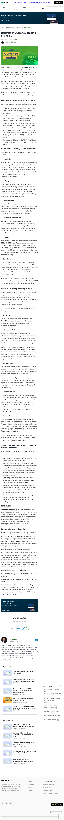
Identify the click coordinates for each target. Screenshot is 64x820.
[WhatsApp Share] (27, 628)
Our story (30, 787)
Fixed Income (4, 8)
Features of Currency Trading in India (51, 690)
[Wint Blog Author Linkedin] (36, 640)
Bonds (42, 8)
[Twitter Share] (19, 628)
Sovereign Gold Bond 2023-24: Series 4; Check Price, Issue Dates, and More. (23, 690)
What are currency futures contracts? (52, 712)
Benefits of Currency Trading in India (53, 693)
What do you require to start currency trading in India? (53, 720)
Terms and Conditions (48, 784)
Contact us (30, 790)
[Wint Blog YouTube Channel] (6, 804)
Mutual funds (24, 8)
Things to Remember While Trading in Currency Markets (52, 699)
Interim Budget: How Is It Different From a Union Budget (24, 752)
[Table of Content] (60, 686)
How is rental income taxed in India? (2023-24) (23, 699)
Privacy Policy (46, 787)
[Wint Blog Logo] (5, 2)
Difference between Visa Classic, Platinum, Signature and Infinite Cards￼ (24, 681)
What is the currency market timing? (53, 716)
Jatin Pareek (14, 42)
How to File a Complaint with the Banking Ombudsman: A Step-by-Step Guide (24, 708)
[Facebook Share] (16, 628)
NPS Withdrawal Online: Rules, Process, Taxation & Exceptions (23, 725)
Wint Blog (8, 27)
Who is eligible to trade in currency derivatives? (52, 708)
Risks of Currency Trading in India (52, 696)
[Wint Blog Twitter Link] (2, 804)
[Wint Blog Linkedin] (10, 804)
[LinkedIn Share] (23, 628)
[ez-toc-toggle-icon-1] (60, 686)
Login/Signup (58, 2)
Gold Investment (15, 8)
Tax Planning (34, 8)
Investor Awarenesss (48, 790)
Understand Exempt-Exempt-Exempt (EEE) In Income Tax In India (23, 734)
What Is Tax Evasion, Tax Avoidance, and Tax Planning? (23, 760)
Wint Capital (31, 784)
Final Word (46, 702)
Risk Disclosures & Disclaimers (50, 793)
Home (2, 27)
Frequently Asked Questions (51, 705)
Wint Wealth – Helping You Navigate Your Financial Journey (32, 2)
